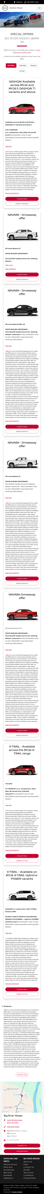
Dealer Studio (17, 1192)
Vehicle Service (10, 1164)
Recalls (27, 1170)
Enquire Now (22, 199)
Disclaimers (7, 1006)
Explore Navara (22, 279)
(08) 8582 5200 (33, 2)
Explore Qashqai (22, 204)
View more (9, 265)
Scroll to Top (22, 1075)
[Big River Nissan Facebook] (5, 2)
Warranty (8, 1173)
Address (19, 2)
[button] (39, 8)
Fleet (26, 1164)
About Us (28, 1162)
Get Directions (22, 1151)
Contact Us (22, 1146)
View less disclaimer (12, 193)
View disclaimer (10, 269)
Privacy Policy (30, 1178)
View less (8, 146)
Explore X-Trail (22, 861)
